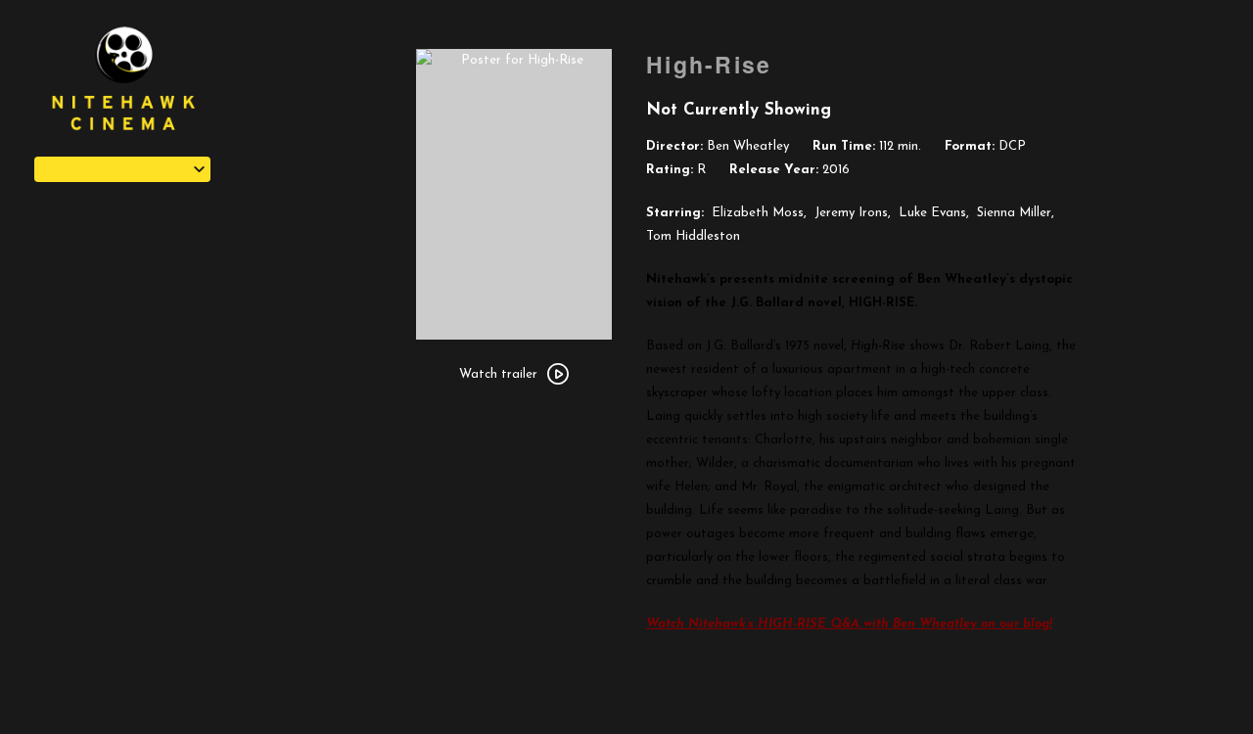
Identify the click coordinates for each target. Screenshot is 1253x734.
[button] (122, 169)
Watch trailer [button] (498, 374)
